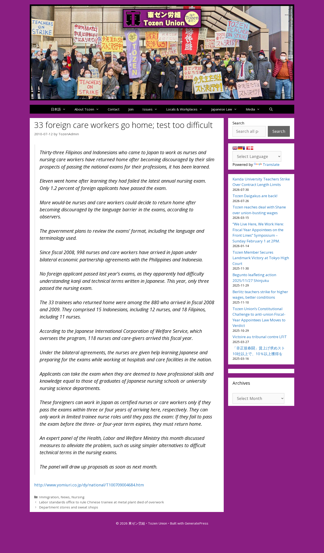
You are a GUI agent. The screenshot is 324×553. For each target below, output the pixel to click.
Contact (113, 109)
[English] (235, 148)
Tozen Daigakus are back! (255, 195)
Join (131, 109)
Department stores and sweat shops (68, 507)
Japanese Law (221, 109)
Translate (271, 164)
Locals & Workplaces (181, 109)
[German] (240, 148)
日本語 (56, 109)
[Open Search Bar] (270, 109)
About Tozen (84, 109)
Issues (147, 109)
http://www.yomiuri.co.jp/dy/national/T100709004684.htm (89, 484)
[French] (245, 148)
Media (250, 109)
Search (238, 123)
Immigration (49, 497)
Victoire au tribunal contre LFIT (260, 336)
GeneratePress (196, 523)
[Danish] (250, 148)
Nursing (77, 497)
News (65, 497)
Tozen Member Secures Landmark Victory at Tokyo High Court (261, 258)
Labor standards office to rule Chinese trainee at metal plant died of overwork (101, 502)
